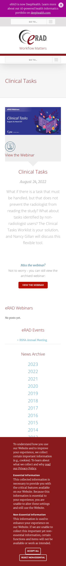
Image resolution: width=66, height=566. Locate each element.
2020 (33, 386)
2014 (33, 430)
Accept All (33, 551)
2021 (33, 379)
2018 (33, 401)
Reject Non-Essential (33, 557)
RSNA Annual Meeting (33, 340)
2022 (33, 371)
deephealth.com (41, 12)
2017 (33, 408)
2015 (33, 423)
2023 (33, 364)
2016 (33, 415)
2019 (33, 393)
